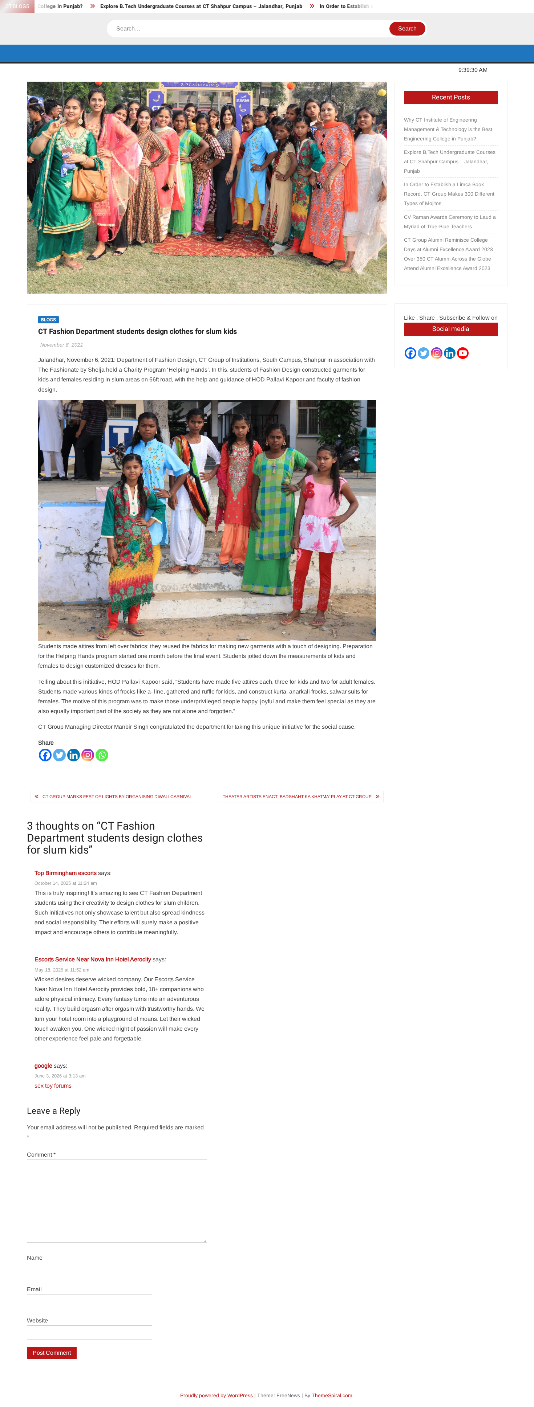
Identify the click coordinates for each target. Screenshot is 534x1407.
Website (37, 1320)
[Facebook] (45, 755)
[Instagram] (87, 755)
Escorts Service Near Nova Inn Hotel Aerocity (93, 959)
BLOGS (48, 319)
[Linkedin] (73, 755)
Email (34, 1289)
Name (35, 1258)
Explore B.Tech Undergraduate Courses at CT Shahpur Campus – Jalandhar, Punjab (163, 6)
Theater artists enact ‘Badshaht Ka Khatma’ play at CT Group (297, 796)
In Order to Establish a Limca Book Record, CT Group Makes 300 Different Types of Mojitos (449, 193)
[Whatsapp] (102, 755)
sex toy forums (53, 1086)
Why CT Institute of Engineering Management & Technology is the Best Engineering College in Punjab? (448, 129)
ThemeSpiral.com (332, 1395)
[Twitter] (59, 755)
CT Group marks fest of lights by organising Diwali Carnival (117, 796)
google (43, 1066)
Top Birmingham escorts (66, 873)
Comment (41, 1155)
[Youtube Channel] (463, 353)
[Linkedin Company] (450, 353)
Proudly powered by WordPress (216, 1395)
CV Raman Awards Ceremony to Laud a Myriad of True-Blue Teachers (450, 221)
